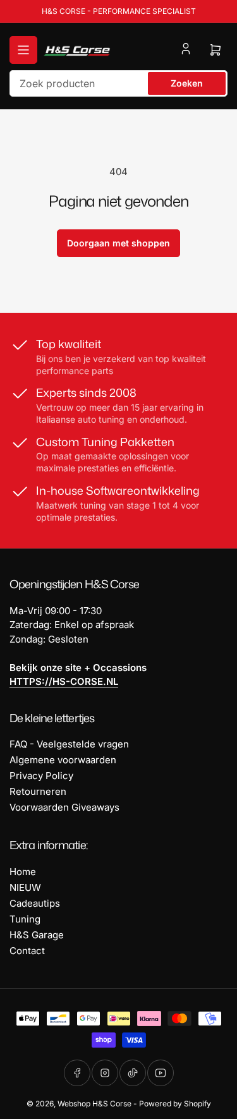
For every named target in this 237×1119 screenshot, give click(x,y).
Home (22, 872)
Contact (27, 951)
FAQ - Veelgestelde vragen (69, 744)
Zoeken (187, 83)
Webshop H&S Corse (94, 1103)
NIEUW (25, 887)
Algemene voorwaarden (62, 760)
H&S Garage (36, 935)
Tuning (24, 919)
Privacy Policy (41, 776)
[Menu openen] (23, 50)
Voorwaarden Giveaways (64, 807)
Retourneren (37, 791)
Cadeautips (34, 903)
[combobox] (118, 83)
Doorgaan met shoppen (118, 243)
